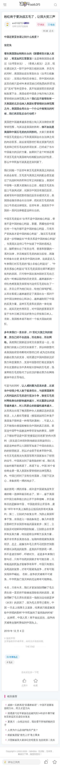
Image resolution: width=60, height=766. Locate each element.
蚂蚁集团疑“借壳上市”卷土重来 (24, 734)
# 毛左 (9, 662)
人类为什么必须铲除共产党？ (23, 729)
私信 (52, 24)
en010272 (17, 23)
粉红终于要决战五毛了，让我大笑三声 (29, 16)
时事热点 (14, 656)
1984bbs (33, 751)
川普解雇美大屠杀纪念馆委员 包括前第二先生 (31, 739)
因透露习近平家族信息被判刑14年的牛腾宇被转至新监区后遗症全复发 (29, 714)
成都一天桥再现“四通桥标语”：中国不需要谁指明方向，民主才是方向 (29, 706)
